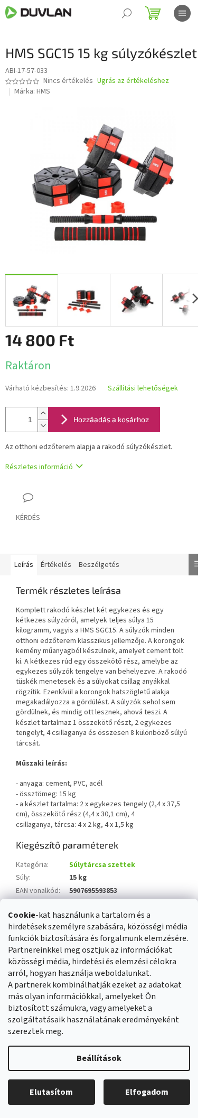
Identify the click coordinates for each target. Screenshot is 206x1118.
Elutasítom (51, 1092)
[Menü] (182, 13)
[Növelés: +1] (43, 413)
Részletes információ (39, 467)
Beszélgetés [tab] (99, 565)
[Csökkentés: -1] (43, 426)
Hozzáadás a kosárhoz (111, 419)
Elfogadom (146, 1092)
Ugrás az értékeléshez (133, 81)
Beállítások (99, 1058)
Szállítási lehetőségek (143, 389)
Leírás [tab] (23, 565)
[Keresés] (126, 13)
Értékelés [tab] (56, 565)
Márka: (32, 91)
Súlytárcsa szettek (102, 865)
